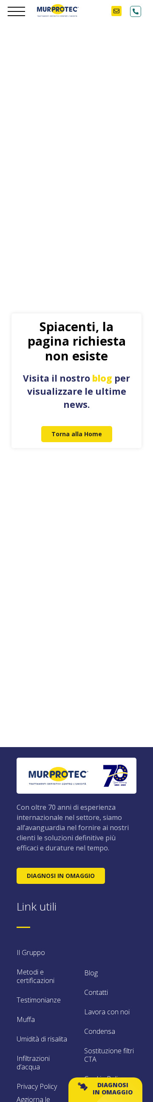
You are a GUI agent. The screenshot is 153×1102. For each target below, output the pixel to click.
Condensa (99, 1031)
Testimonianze (39, 1000)
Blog (91, 972)
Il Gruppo (31, 952)
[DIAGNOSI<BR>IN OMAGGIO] (83, 1086)
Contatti (96, 992)
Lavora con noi (107, 1011)
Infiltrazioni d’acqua (33, 1063)
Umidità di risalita (42, 1039)
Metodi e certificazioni (35, 976)
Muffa (26, 1019)
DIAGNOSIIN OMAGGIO (113, 1088)
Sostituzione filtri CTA (109, 1055)
